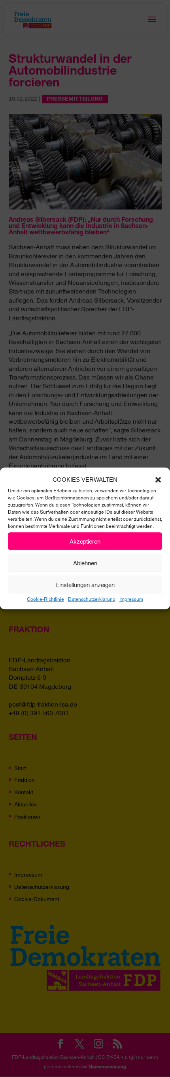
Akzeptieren (85, 540)
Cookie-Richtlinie (45, 598)
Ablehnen (85, 562)
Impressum (131, 598)
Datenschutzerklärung (91, 598)
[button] (158, 480)
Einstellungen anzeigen (85, 584)
